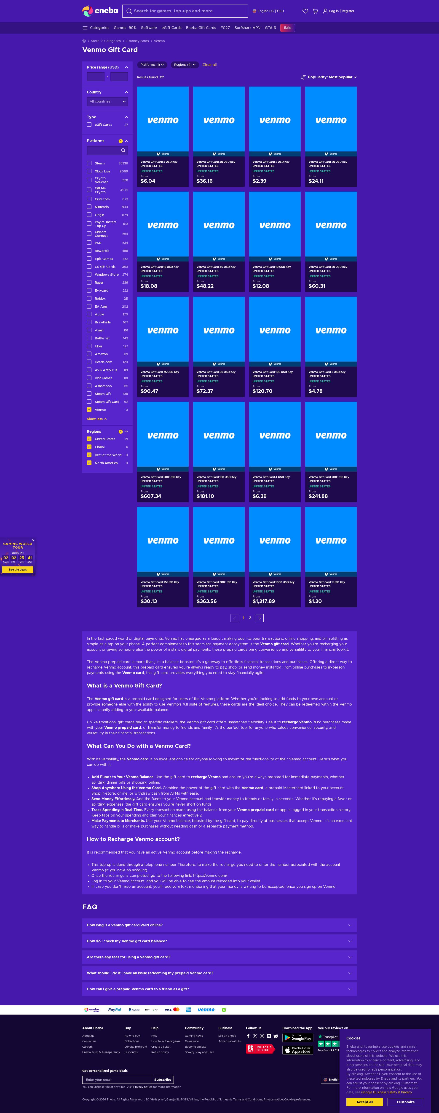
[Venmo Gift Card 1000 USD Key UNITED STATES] (275, 536)
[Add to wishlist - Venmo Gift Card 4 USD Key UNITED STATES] (292, 409)
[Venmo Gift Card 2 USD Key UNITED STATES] (275, 116)
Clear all (210, 65)
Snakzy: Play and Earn (199, 1052)
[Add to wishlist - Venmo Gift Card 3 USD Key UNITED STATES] (348, 304)
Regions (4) (183, 64)
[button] (260, 618)
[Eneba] (100, 10)
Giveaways (192, 1041)
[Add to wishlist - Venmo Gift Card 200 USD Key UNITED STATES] (348, 409)
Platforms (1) (150, 64)
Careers (87, 1046)
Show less (95, 419)
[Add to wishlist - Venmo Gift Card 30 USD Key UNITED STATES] (236, 94)
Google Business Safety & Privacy (386, 1092)
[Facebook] (248, 1036)
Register (348, 11)
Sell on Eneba (227, 1035)
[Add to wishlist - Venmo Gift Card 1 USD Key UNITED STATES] (348, 514)
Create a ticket (160, 1046)
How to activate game (165, 1041)
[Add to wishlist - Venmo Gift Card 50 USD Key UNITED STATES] (348, 199)
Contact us (89, 1041)
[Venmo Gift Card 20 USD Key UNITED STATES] (331, 116)
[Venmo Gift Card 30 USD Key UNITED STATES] (219, 116)
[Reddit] (275, 1036)
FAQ (154, 1035)
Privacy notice (143, 1087)
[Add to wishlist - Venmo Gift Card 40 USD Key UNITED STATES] (236, 199)
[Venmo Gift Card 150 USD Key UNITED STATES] (219, 431)
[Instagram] (262, 1036)
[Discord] (269, 1036)
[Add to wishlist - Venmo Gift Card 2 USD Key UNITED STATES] (292, 94)
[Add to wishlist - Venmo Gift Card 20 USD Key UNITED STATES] (348, 94)
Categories (112, 41)
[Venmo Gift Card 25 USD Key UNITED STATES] (163, 536)
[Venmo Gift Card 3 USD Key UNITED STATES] (331, 326)
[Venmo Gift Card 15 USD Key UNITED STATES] (163, 221)
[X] (255, 1036)
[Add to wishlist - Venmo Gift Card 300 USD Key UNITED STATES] (236, 514)
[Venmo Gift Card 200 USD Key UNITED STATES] (331, 431)
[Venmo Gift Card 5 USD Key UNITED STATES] (163, 116)
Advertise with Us (229, 1041)
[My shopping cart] (315, 11)
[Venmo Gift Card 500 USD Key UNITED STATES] (163, 431)
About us (88, 1035)
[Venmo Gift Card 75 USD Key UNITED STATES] (163, 326)
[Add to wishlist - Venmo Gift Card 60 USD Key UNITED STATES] (236, 304)
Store (95, 41)
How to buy (132, 1035)
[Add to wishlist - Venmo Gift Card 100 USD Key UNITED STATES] (292, 304)
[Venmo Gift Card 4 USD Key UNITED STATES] (275, 431)
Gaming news (194, 1035)
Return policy (160, 1052)
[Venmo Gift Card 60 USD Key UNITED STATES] (219, 326)
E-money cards (137, 41)
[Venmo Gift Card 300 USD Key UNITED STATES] (219, 536)
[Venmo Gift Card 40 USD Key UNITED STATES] (219, 221)
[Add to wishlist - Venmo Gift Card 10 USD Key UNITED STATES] (292, 199)
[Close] (33, 540)
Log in (334, 11)
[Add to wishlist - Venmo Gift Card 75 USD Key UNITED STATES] (180, 304)
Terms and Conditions (247, 1099)
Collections (132, 1041)
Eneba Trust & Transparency (101, 1052)
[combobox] (185, 11)
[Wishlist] (305, 11)
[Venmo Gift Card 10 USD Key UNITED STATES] (275, 221)
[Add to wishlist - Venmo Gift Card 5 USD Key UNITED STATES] (180, 94)
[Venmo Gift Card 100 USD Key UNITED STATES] (275, 326)
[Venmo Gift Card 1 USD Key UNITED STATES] (331, 536)
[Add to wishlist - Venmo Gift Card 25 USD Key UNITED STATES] (180, 514)
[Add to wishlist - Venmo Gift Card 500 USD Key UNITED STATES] (180, 409)
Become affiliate (195, 1046)
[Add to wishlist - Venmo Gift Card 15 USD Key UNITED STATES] (180, 199)
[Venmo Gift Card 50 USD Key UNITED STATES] (331, 221)
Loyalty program (136, 1046)
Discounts (131, 1052)
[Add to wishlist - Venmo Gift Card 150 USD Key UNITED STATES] (236, 409)
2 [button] (250, 618)
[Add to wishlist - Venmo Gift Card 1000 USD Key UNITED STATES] (292, 514)
